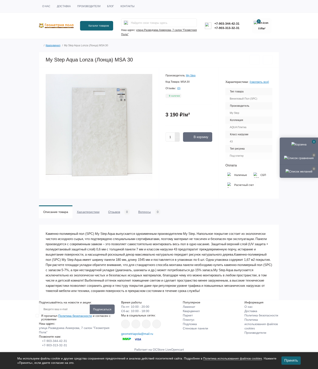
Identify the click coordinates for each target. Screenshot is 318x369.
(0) (178, 88)
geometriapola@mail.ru (137, 333)
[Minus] (177, 139)
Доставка (64, 6)
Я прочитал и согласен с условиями (76, 317)
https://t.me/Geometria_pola (156, 324)
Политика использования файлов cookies (261, 324)
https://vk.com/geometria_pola (146, 324)
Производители (89, 6)
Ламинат (189, 306)
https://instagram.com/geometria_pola (125, 324)
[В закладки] (254, 60)
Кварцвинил (53, 45)
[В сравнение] (267, 59)
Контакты (127, 6)
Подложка (190, 324)
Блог (110, 6)
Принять (291, 360)
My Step (191, 75)
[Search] (126, 22)
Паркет (188, 315)
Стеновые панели (195, 328)
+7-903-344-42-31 (226, 23)
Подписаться (102, 309)
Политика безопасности (75, 315)
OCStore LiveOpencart (168, 349)
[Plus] (177, 134)
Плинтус (188, 319)
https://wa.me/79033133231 (136, 324)
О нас (46, 6)
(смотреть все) (259, 82)
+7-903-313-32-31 (226, 28)
